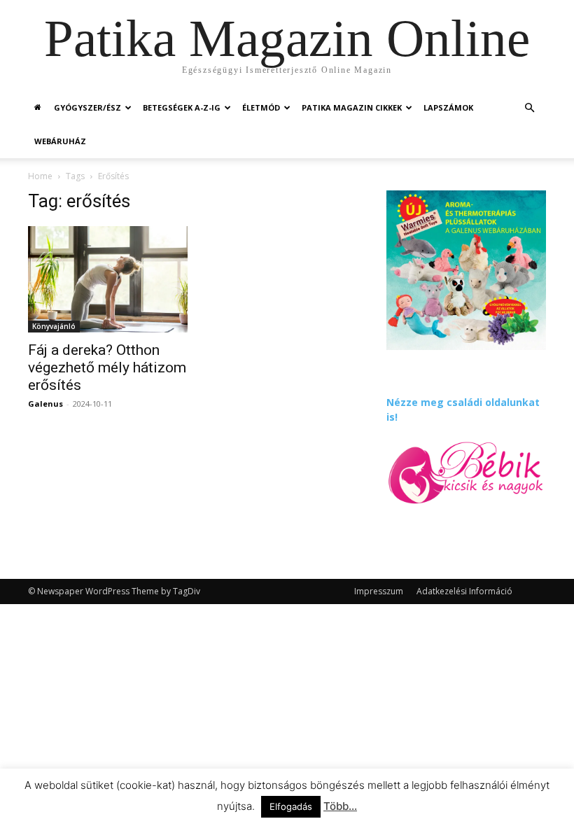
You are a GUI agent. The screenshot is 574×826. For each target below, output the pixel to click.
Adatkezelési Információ (464, 591)
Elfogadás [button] (291, 806)
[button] (529, 108)
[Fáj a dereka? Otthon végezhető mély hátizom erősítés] (108, 279)
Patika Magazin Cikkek (352, 107)
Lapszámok (448, 107)
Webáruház (60, 141)
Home (40, 176)
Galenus (45, 403)
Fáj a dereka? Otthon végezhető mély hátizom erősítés (107, 367)
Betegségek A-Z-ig (181, 107)
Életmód (261, 107)
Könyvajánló (54, 326)
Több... (340, 806)
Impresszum (378, 591)
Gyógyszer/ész (87, 107)
